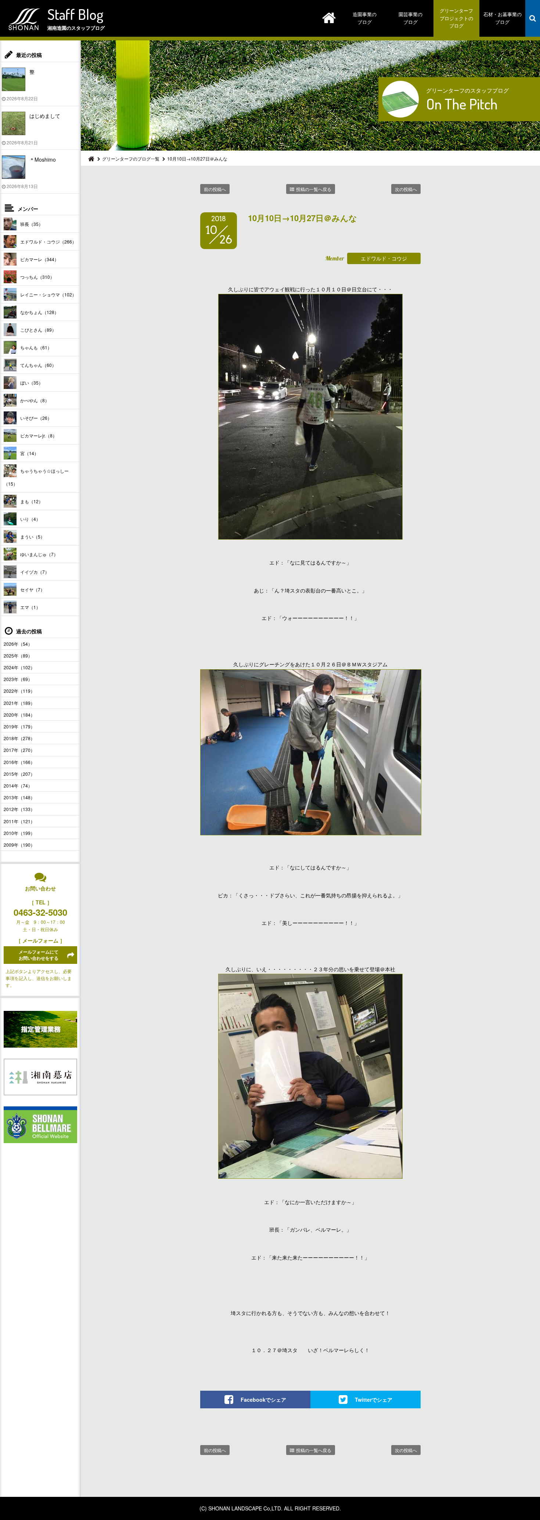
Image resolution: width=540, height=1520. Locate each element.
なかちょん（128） (39, 312)
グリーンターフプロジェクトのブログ (456, 18)
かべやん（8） (34, 400)
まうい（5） (32, 536)
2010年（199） (19, 833)
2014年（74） (18, 785)
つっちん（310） (37, 277)
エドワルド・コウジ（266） (48, 241)
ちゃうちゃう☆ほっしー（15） (36, 477)
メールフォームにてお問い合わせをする (38, 954)
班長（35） (31, 224)
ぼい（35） (31, 382)
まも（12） (31, 501)
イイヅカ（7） (34, 572)
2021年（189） (19, 703)
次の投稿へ (406, 189)
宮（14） (29, 453)
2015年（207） (19, 774)
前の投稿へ (215, 189)
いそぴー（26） (36, 418)
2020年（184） (19, 715)
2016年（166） (19, 762)
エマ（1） (30, 607)
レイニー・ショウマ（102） (48, 294)
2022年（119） (19, 691)
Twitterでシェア (373, 1399)
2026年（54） (18, 644)
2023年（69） (18, 679)
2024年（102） (19, 667)
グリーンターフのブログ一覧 (130, 158)
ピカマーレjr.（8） (38, 435)
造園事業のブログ (365, 18)
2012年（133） (19, 809)
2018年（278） (19, 738)
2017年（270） (19, 750)
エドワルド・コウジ (384, 258)
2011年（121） (19, 821)
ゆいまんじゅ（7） (39, 554)
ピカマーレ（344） (39, 259)
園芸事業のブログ (410, 18)
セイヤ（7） (32, 589)
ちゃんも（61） (36, 347)
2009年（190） (19, 845)
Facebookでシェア (263, 1399)
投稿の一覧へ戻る (313, 189)
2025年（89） (18, 655)
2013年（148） (19, 797)
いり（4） (30, 519)
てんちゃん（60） (38, 365)
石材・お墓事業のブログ (502, 18)
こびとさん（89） (38, 330)
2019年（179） (19, 726)
